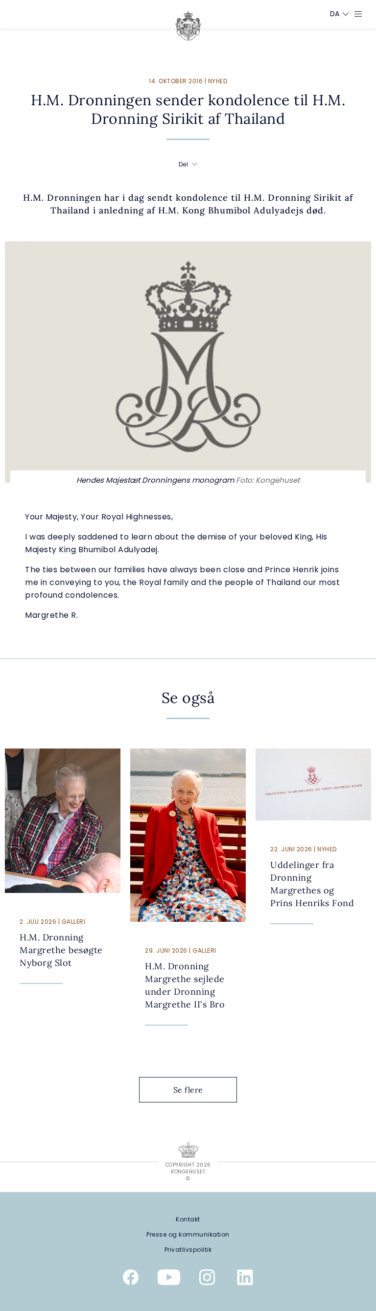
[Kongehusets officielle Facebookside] (130, 1279)
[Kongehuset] (188, 26)
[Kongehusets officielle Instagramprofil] (207, 1279)
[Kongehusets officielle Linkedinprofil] (245, 1279)
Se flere (188, 1090)
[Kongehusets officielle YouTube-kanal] (169, 1279)
